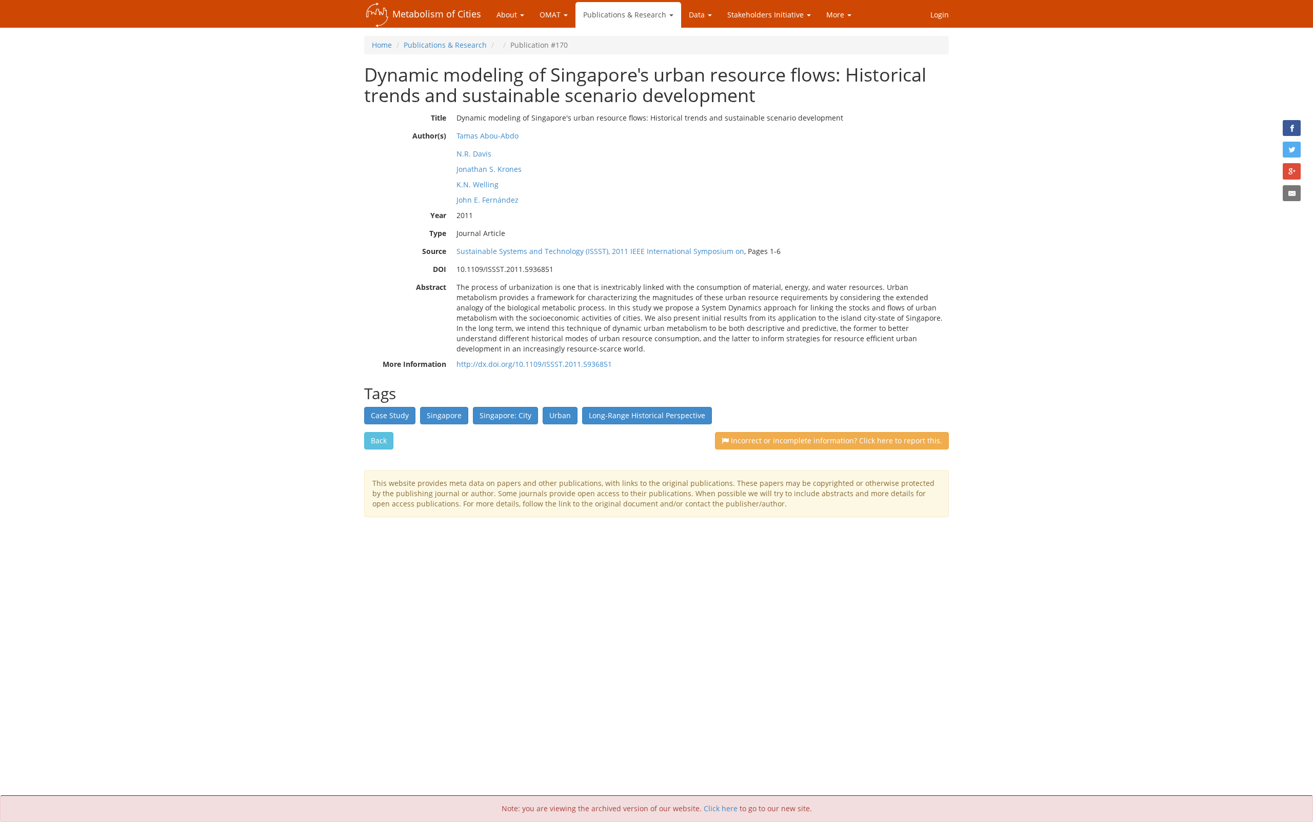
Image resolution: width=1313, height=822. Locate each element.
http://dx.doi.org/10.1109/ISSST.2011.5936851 (534, 364)
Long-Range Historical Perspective (647, 415)
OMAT (551, 14)
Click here (721, 808)
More (836, 14)
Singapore (444, 415)
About (507, 14)
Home (382, 45)
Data (698, 14)
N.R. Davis (473, 154)
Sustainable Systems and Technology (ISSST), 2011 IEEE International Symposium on (600, 251)
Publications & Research (625, 14)
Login (939, 14)
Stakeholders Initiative (766, 14)
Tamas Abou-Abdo (487, 136)
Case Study (390, 415)
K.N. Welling (477, 184)
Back (379, 440)
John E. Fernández (487, 200)
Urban (560, 415)
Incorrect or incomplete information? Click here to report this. (835, 440)
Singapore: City (505, 415)
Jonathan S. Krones (489, 169)
